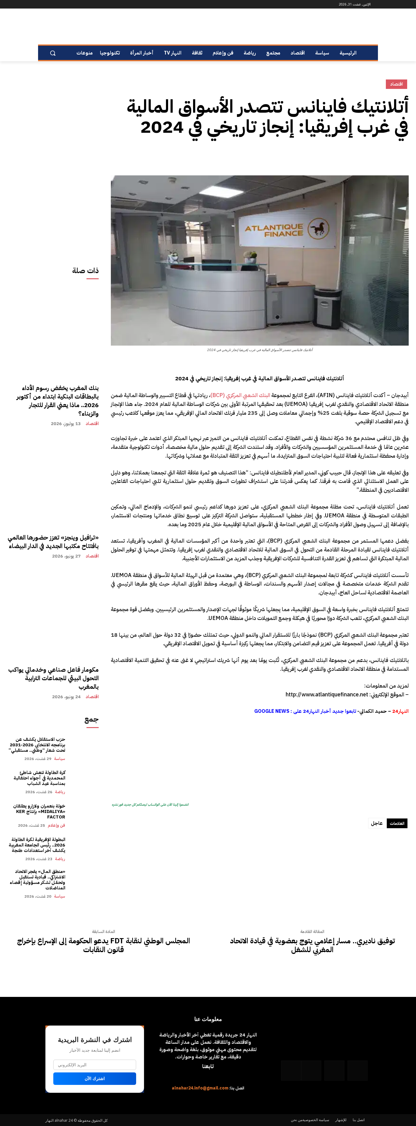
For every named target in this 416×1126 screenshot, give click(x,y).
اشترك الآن (95, 1078)
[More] (346, 155)
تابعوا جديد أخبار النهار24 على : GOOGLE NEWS (305, 711)
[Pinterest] (374, 155)
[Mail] (72, 4)
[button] (52, 53)
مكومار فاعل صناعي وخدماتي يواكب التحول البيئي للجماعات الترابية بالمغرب (53, 678)
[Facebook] (89, 4)
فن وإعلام (56, 825)
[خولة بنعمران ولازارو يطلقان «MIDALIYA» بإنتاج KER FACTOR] (85, 815)
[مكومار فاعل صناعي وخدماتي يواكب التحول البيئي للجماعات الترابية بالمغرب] (53, 614)
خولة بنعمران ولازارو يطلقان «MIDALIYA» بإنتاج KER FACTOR (39, 811)
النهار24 (400, 711)
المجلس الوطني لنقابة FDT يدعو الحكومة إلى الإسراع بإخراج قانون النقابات (103, 945)
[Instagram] (81, 4)
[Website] (64, 4)
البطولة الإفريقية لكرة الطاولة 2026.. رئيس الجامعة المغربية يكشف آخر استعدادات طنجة (36, 845)
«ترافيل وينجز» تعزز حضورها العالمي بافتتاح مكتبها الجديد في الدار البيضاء (53, 542)
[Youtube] (48, 4)
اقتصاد (92, 424)
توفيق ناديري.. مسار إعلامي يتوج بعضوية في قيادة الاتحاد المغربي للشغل (312, 945)
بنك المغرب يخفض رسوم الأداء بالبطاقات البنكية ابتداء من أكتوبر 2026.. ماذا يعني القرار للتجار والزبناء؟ (58, 400)
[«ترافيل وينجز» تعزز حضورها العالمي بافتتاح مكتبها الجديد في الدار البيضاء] (53, 481)
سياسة (59, 758)
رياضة (60, 791)
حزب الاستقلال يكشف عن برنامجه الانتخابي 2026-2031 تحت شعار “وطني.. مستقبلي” (37, 745)
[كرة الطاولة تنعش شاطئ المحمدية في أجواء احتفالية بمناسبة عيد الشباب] (85, 782)
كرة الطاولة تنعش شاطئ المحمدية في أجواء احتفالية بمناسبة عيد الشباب (39, 778)
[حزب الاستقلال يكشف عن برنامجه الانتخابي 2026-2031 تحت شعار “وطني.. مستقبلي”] (85, 748)
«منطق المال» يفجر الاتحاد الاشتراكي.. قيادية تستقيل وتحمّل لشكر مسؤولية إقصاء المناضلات (37, 879)
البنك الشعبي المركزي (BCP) (240, 395)
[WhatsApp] (55, 4)
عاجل (377, 823)
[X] (389, 155)
